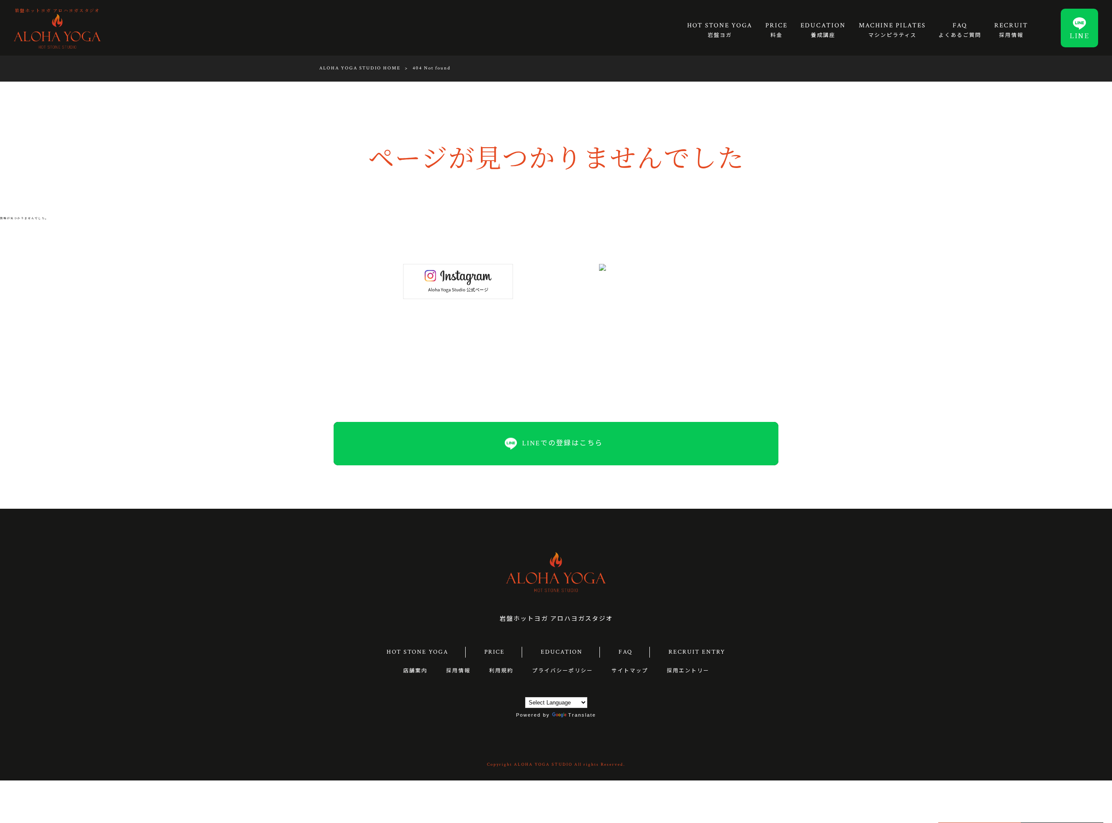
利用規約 (501, 671)
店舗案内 (415, 671)
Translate (582, 715)
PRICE (494, 652)
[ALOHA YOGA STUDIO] (57, 31)
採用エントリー (688, 671)
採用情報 (458, 671)
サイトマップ (630, 671)
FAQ (625, 652)
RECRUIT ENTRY (697, 652)
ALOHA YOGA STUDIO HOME (359, 68)
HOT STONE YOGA (417, 652)
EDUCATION (561, 652)
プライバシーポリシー (562, 671)
